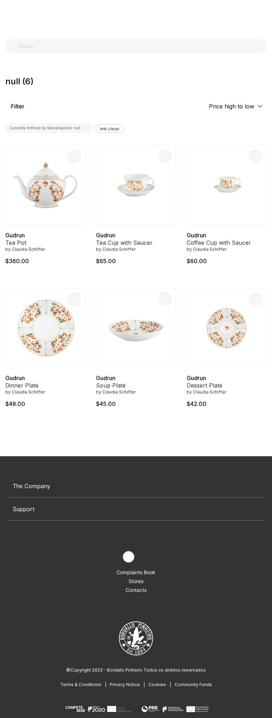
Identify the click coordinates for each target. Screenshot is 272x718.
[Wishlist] (74, 156)
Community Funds (193, 684)
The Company (31, 486)
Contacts (136, 590)
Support (24, 509)
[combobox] (140, 46)
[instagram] (128, 556)
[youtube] (145, 557)
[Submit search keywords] (12, 46)
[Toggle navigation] (9, 17)
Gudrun (15, 235)
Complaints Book (136, 572)
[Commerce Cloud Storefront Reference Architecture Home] (134, 17)
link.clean (109, 128)
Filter (17, 106)
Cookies (157, 684)
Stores (136, 581)
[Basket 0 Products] (264, 17)
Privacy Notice (125, 684)
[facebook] (112, 557)
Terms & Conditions (80, 684)
